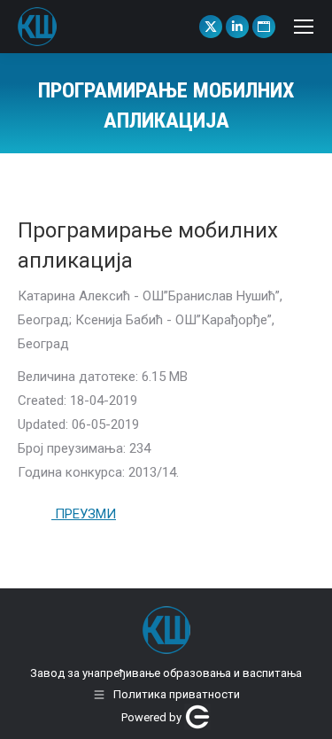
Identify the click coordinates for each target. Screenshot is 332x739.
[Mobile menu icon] (303, 26)
